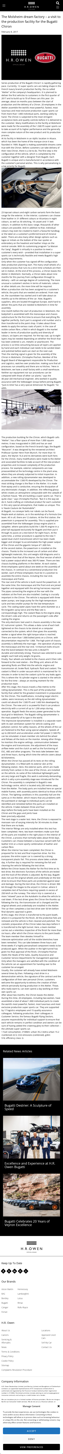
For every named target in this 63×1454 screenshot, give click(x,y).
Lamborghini (23, 1293)
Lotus (20, 1298)
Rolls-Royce (23, 1307)
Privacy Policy (7, 1356)
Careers (5, 1335)
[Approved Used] (58, 3)
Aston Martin (7, 1289)
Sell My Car (46, 1342)
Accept (31, 1431)
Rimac (20, 1302)
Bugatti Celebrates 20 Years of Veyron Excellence (27, 1223)
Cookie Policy (7, 1360)
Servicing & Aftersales (6, 1341)
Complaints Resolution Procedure (16, 1369)
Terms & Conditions (10, 1351)
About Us (5, 1330)
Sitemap (5, 1365)
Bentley (4, 1298)
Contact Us (46, 1347)
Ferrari (4, 1312)
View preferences (31, 1447)
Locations (45, 1330)
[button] (58, 1406)
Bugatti (4, 1302)
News (4, 1347)
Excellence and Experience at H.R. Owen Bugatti (30, 1165)
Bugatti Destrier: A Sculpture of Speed (28, 1107)
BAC (3, 1293)
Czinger (4, 1307)
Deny (31, 1439)
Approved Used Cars (48, 1336)
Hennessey (23, 1289)
